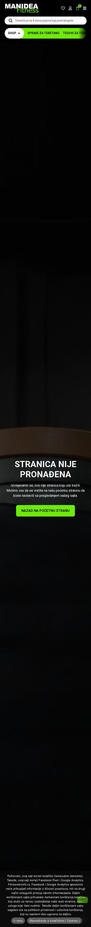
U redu (18, 920)
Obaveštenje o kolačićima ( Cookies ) (54, 920)
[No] (82, 900)
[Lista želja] (63, 8)
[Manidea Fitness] (22, 8)
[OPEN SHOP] (19, 33)
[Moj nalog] (70, 8)
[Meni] (85, 8)
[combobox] (46, 21)
